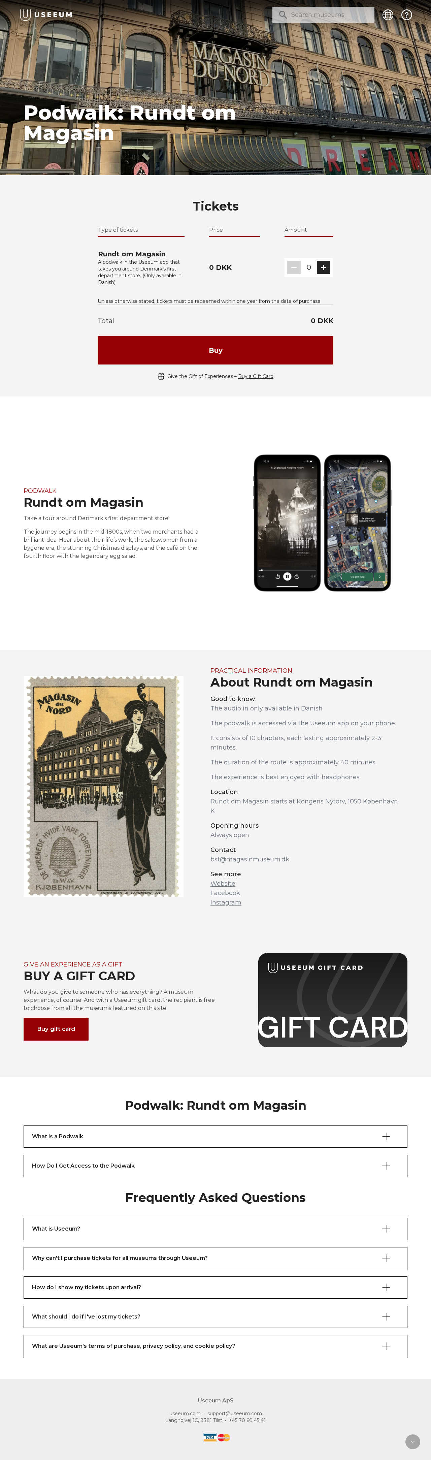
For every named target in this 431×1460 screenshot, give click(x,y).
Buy (216, 350)
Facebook (225, 893)
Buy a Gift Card (255, 376)
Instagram (225, 902)
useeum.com (185, 1413)
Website (222, 883)
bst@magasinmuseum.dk (249, 859)
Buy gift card (56, 1028)
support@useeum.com (234, 1413)
